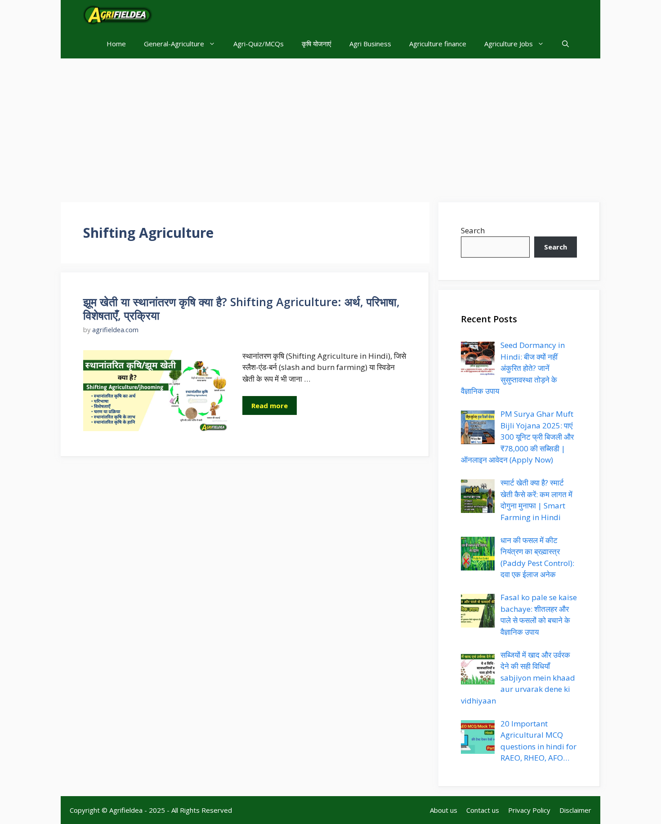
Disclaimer (575, 810)
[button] (565, 43)
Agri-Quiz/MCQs (258, 43)
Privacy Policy (529, 810)
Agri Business (370, 43)
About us (443, 810)
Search (473, 230)
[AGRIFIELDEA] (117, 14)
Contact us (482, 810)
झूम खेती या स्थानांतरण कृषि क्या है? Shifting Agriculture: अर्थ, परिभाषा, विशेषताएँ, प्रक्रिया (241, 308)
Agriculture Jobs (508, 43)
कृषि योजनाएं (316, 43)
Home (116, 43)
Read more (269, 405)
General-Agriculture (174, 43)
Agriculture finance (437, 43)
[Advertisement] (330, 126)
